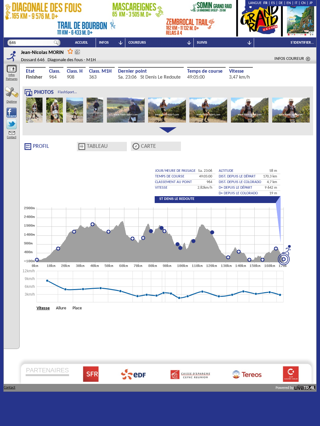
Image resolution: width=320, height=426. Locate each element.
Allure (61, 308)
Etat (30, 71)
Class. (54, 71)
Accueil (81, 43)
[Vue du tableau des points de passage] (81, 146)
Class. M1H (100, 71)
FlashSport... (67, 92)
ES (273, 3)
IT (296, 3)
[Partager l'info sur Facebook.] (12, 113)
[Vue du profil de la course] (27, 146)
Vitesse (236, 71)
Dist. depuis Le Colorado (240, 182)
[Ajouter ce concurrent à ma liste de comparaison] (77, 52)
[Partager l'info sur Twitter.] (12, 124)
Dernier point (132, 71)
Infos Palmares (12, 77)
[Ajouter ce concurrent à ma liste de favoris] (70, 51)
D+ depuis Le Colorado (238, 193)
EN (289, 3)
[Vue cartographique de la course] (135, 146)
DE (281, 3)
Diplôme (12, 102)
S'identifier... (302, 43)
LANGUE (255, 3)
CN (303, 3)
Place (77, 308)
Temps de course (204, 71)
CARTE (148, 146)
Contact (11, 137)
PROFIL (41, 146)
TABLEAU (97, 146)
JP (310, 3)
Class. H (74, 71)
